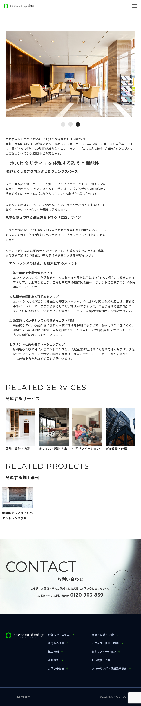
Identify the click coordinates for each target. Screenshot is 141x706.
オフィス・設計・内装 (105, 643)
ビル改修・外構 (101, 660)
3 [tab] (78, 124)
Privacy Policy (22, 696)
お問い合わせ (56, 668)
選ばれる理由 (56, 643)
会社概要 (53, 660)
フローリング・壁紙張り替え (109, 668)
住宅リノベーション (104, 651)
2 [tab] (70, 124)
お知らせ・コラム (59, 634)
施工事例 (53, 651)
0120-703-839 (87, 595)
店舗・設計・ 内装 (103, 634)
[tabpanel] (70, 74)
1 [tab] (63, 124)
